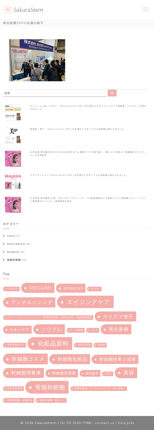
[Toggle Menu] (146, 9)
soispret (73, 287)
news (11, 235)
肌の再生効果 (15, 388)
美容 (129, 373)
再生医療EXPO (16, 345)
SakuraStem (16, 243)
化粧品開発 (84, 345)
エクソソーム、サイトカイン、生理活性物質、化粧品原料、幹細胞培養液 (49, 317)
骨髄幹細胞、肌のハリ (52, 400)
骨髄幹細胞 (14, 259)
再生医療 (119, 329)
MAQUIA (12, 288)
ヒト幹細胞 (77, 330)
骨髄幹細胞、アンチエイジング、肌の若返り (100, 388)
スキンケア (19, 329)
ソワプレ (52, 329)
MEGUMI (40, 288)
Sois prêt (126, 423)
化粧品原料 (53, 343)
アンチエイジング (32, 302)
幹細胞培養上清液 (117, 359)
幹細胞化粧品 (72, 359)
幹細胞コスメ (28, 359)
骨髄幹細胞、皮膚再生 (20, 400)
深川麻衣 (92, 373)
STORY (95, 288)
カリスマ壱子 (118, 316)
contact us (104, 423)
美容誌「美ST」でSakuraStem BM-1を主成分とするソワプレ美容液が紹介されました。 (78, 129)
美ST (109, 373)
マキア (94, 330)
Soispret (13, 251)
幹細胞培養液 (26, 373)
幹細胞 (101, 345)
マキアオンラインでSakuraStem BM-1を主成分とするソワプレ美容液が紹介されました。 (79, 175)
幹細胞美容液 (64, 373)
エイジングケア (88, 301)
